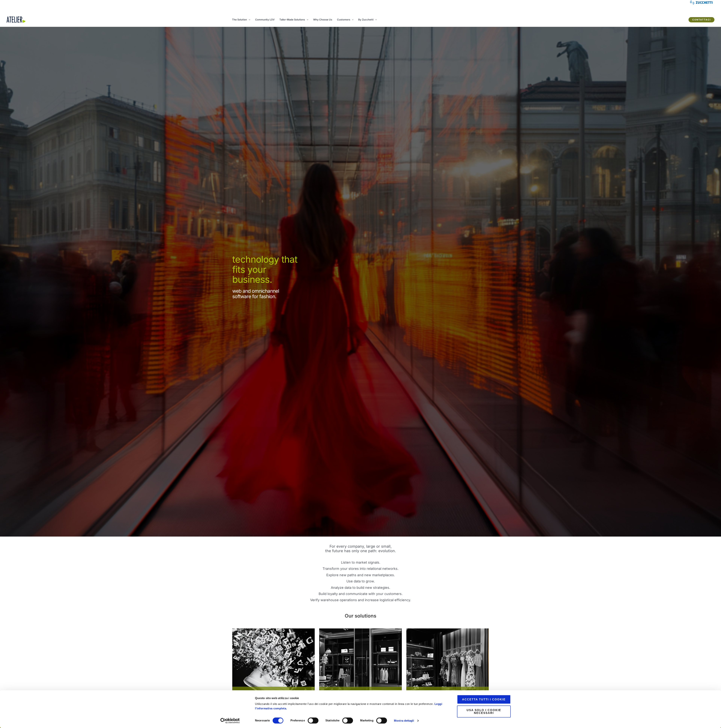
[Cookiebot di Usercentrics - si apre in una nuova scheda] (230, 720)
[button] (248, 20)
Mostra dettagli (404, 720)
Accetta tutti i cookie (484, 699)
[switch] (313, 720)
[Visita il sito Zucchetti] (273, 666)
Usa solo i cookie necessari (484, 711)
